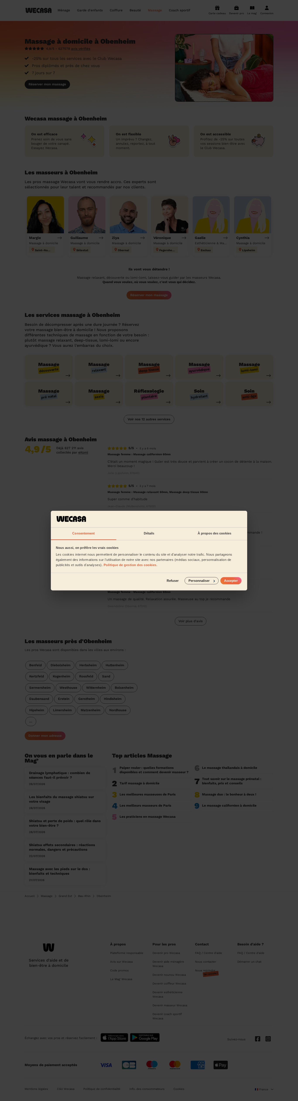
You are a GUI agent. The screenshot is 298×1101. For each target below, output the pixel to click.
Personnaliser (199, 580)
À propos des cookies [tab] (214, 533)
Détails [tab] (149, 533)
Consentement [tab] (83, 533)
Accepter (231, 580)
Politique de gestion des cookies (130, 565)
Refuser (173, 580)
